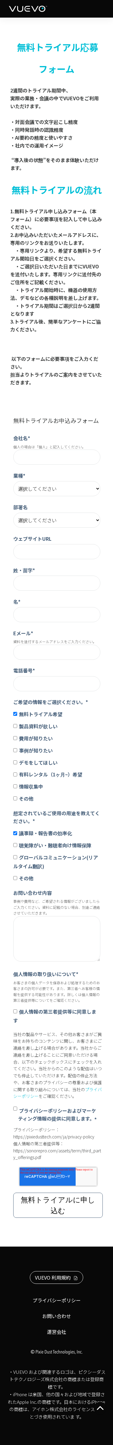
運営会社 (56, 1331)
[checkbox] (56, 755)
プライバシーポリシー (57, 1300)
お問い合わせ (56, 1316)
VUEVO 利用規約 (53, 1277)
